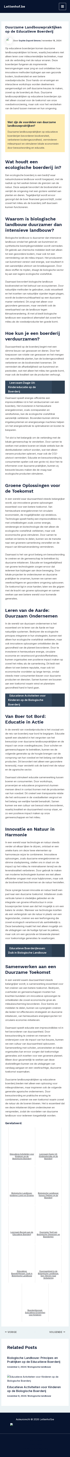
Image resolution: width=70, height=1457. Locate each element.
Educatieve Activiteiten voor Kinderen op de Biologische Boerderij (34, 1389)
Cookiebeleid (35, 1444)
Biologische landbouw (39, 1367)
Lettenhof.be (14, 6)
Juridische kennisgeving (35, 1448)
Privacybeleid (35, 1440)
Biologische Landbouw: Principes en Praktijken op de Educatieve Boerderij (33, 1359)
